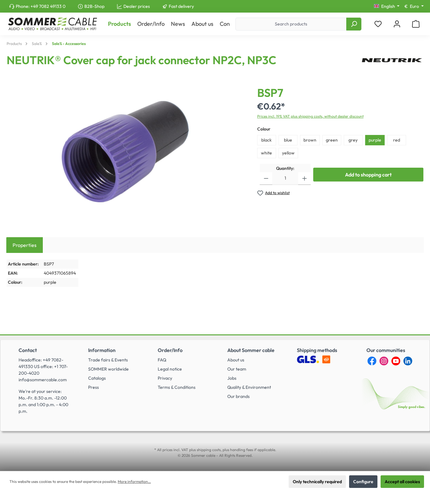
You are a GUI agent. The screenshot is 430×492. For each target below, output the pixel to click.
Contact (28, 350)
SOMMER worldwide (108, 369)
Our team (236, 369)
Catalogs (97, 378)
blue (288, 140)
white (266, 153)
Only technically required (317, 481)
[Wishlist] (378, 24)
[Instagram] (383, 360)
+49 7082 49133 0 (48, 6)
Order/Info (170, 350)
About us (235, 360)
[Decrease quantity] (266, 178)
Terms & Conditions (176, 387)
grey (353, 140)
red (396, 140)
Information (102, 350)
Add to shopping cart (368, 174)
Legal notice (170, 369)
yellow (288, 153)
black (266, 140)
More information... (134, 481)
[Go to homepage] (52, 24)
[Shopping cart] (416, 24)
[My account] (397, 24)
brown (309, 140)
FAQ (162, 360)
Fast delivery (181, 6)
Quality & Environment (249, 387)
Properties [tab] (25, 245)
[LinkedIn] (407, 360)
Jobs (231, 378)
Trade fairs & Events (108, 360)
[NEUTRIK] (391, 62)
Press (93, 387)
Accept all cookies (402, 481)
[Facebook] (371, 360)
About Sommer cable (250, 350)
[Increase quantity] (304, 178)
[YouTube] (395, 360)
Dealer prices (136, 6)
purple (375, 140)
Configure (363, 481)
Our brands (238, 396)
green (332, 140)
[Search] (353, 24)
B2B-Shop (94, 6)
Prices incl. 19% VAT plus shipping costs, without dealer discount (310, 116)
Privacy (165, 378)
